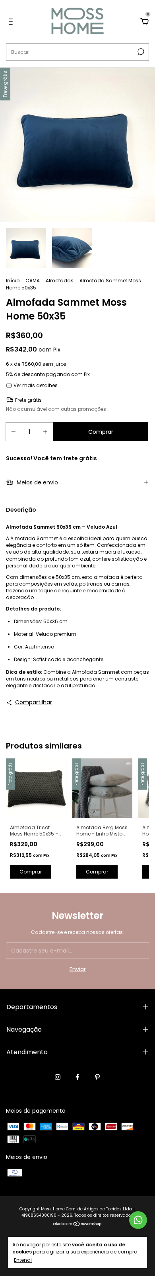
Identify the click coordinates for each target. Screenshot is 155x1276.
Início (12, 280)
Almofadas (60, 280)
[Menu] (12, 22)
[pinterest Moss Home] (97, 1077)
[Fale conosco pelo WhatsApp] (138, 1220)
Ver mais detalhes (35, 385)
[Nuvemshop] (78, 1225)
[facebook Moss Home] (77, 1077)
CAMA (32, 280)
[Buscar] (140, 51)
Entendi (23, 1260)
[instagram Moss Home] (57, 1077)
